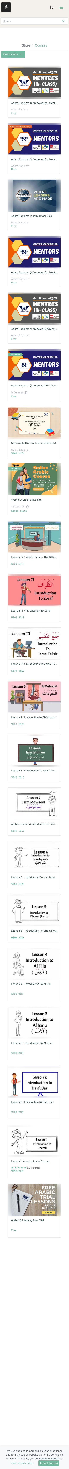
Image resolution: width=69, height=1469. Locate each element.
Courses (41, 45)
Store (26, 45)
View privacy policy (22, 1463)
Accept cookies (49, 1463)
